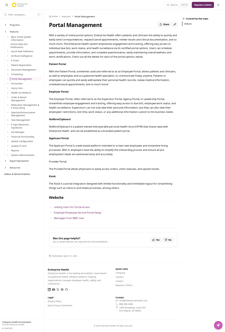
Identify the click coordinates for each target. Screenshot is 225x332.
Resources (15, 167)
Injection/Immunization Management (23, 114)
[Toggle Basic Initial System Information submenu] (8, 37)
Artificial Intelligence (21, 55)
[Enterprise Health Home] (19, 4)
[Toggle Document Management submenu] (8, 70)
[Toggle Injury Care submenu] (8, 88)
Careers (120, 276)
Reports (15, 150)
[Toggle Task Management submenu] (8, 120)
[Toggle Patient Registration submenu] (8, 65)
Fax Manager (17, 132)
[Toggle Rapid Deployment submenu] (5, 160)
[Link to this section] (66, 197)
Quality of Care (18, 145)
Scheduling (17, 74)
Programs (15, 24)
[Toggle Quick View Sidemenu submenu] (8, 51)
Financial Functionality (22, 136)
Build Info (8, 328)
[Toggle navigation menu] (7, 5)
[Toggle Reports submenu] (8, 150)
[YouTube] (53, 289)
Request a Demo (203, 4)
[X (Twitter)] (57, 289)
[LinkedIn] (49, 289)
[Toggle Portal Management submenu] (8, 79)
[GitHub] (66, 289)
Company (120, 272)
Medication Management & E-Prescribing (25, 106)
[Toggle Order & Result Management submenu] (8, 97)
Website (188, 23)
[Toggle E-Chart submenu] (8, 60)
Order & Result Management (18, 99)
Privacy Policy (54, 301)
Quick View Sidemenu (22, 51)
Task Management (20, 119)
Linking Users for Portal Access (72, 207)
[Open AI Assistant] (218, 325)
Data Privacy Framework (60, 305)
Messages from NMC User (69, 218)
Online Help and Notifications (19, 46)
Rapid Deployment (19, 160)
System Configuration (22, 141)
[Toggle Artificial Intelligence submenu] (8, 56)
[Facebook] (62, 289)
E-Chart (15, 60)
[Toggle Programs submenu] (5, 25)
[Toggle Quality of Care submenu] (8, 146)
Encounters (17, 83)
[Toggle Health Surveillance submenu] (8, 93)
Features (14, 31)
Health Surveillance (21, 92)
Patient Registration (21, 65)
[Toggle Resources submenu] (5, 167)
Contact (119, 281)
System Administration (22, 155)
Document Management (23, 69)
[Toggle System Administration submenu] (8, 155)
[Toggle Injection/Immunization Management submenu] (8, 112)
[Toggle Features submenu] (5, 31)
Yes (157, 239)
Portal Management (21, 78)
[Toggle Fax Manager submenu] (8, 132)
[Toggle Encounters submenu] (8, 83)
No (169, 239)
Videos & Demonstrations (17, 174)
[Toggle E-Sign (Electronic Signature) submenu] (8, 124)
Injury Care (17, 88)
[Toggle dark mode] (218, 5)
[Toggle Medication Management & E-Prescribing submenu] (8, 105)
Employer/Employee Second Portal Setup (77, 212)
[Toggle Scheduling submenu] (8, 74)
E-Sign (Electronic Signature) (20, 126)
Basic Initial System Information (21, 38)
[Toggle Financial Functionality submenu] (8, 137)
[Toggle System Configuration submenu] (8, 141)
